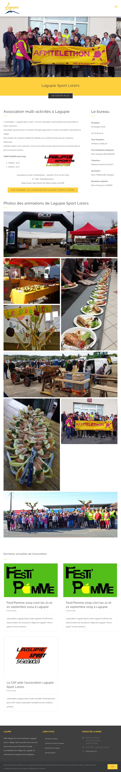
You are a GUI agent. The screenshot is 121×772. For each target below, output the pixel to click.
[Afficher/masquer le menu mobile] (116, 6)
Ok (112, 767)
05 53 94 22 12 (91, 751)
